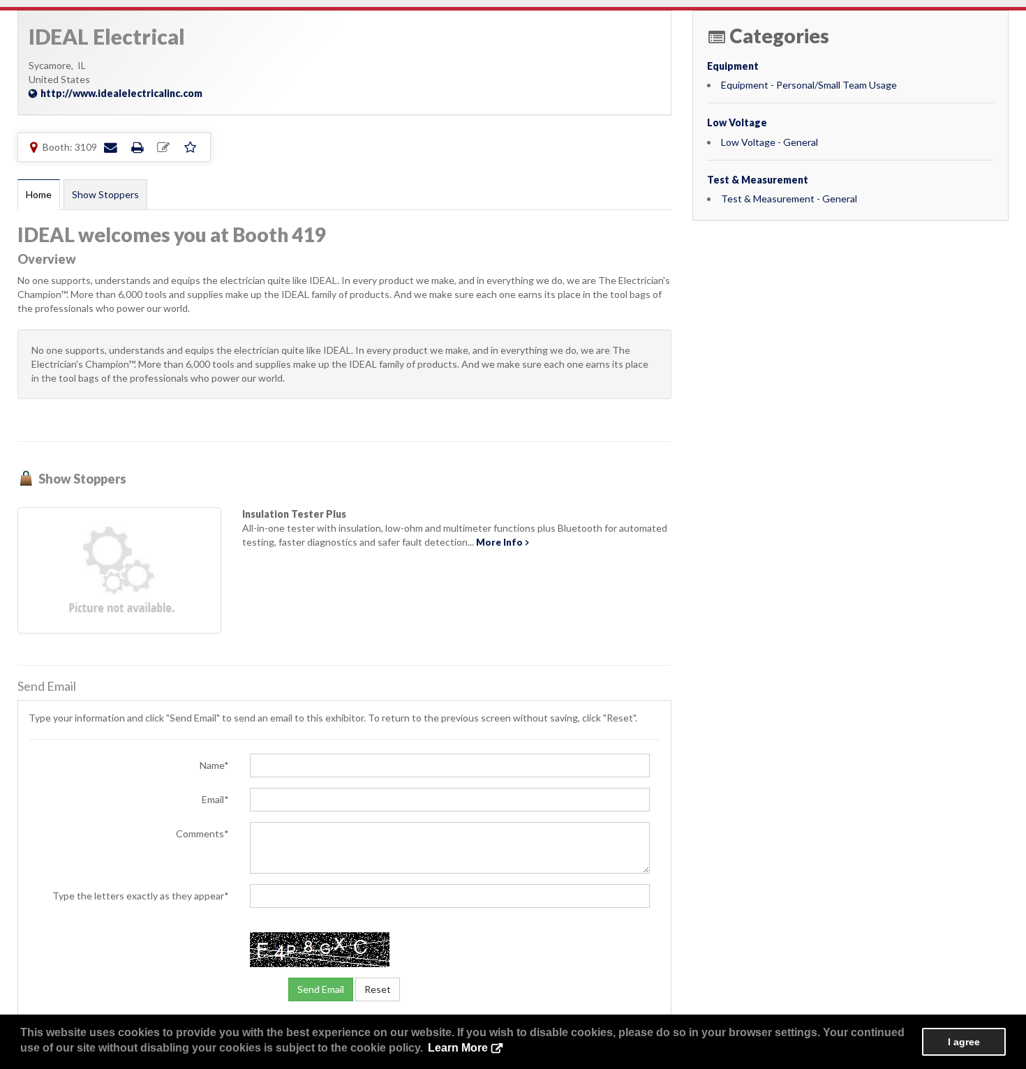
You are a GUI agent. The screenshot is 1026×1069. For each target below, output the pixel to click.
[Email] (110, 147)
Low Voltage (737, 122)
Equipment (733, 66)
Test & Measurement (757, 180)
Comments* (202, 833)
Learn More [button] (458, 1048)
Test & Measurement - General (789, 198)
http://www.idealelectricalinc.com (121, 93)
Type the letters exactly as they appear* (140, 896)
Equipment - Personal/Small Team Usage (809, 85)
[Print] (137, 147)
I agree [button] (964, 1041)
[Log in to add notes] (163, 147)
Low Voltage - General (769, 142)
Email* (215, 799)
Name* (214, 765)
